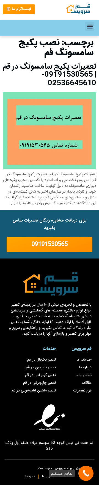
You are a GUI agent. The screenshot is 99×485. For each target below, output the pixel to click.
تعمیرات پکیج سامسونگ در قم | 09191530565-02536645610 (49, 75)
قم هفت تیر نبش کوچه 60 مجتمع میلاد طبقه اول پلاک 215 (50, 446)
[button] (89, 26)
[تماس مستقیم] (86, 473)
